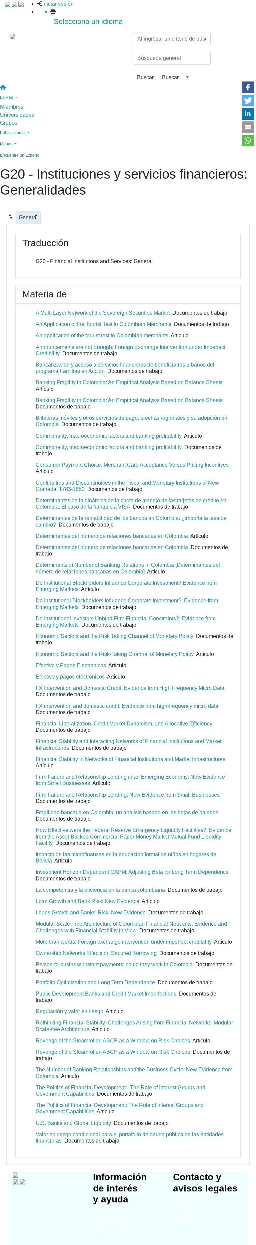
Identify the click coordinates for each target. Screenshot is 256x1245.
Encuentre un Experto (19, 155)
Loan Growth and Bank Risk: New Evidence (87, 901)
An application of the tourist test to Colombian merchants (102, 335)
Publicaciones (106, 1230)
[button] (248, 87)
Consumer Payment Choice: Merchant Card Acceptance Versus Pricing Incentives (132, 465)
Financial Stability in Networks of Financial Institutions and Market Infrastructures (130, 759)
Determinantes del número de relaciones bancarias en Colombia (112, 536)
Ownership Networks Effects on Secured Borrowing (96, 953)
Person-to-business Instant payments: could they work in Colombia (114, 964)
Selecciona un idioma (88, 21)
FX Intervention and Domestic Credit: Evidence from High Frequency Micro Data (130, 688)
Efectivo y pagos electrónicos (70, 677)
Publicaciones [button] (13, 132)
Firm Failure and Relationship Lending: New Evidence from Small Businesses (128, 795)
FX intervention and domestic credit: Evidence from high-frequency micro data (127, 706)
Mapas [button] (6, 144)
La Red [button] (7, 97)
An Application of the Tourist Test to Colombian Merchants (103, 324)
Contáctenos (185, 1219)
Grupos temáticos (110, 1224)
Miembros (11, 107)
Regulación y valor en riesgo (69, 1011)
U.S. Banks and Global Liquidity (73, 1123)
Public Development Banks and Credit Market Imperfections (106, 994)
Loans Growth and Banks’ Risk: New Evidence (91, 912)
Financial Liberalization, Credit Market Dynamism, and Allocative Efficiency (124, 723)
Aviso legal (183, 1212)
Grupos (8, 123)
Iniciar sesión (58, 4)
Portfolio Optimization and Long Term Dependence (95, 982)
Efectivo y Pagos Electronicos (71, 665)
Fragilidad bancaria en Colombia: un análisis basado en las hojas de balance (127, 812)
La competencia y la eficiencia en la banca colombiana (100, 890)
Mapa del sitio (186, 1199)
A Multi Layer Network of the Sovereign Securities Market (103, 313)
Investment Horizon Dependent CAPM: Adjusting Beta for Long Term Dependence (132, 872)
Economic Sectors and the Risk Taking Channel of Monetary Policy (114, 636)
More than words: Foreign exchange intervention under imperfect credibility (124, 942)
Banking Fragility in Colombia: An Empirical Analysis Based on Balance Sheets (129, 382)
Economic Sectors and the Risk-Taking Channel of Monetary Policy (115, 654)
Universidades (17, 115)
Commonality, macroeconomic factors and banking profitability (109, 436)
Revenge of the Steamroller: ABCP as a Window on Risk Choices (113, 1040)
